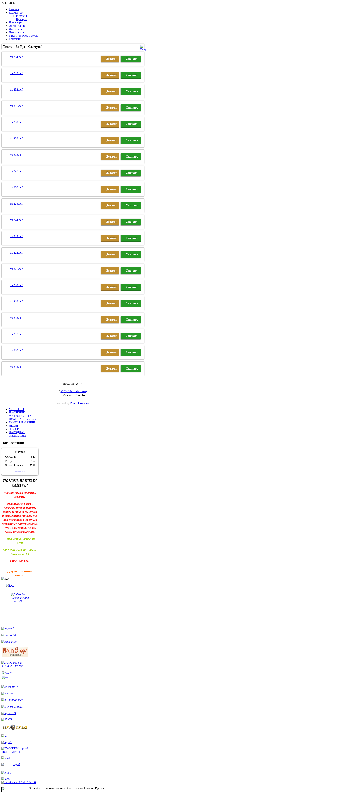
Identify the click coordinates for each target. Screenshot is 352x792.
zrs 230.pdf (16, 122)
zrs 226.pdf (16, 187)
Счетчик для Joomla (19, 471)
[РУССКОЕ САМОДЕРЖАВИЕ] (18, 782)
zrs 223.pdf (16, 236)
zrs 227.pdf (16, 171)
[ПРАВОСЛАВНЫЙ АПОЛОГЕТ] (19, 608)
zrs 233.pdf (16, 73)
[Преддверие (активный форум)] (7, 673)
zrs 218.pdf (16, 317)
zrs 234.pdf (16, 56)
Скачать (132, 58)
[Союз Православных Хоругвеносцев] (7, 628)
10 (73, 391)
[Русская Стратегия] (9, 641)
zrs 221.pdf (16, 268)
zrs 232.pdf (16, 89)
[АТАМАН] (9, 686)
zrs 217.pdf (16, 334)
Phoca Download (80, 403)
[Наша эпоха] (15, 656)
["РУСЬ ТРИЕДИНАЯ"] (19, 587)
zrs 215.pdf (16, 366)
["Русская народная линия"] (12, 706)
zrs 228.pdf (16, 154)
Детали (111, 58)
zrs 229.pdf (16, 138)
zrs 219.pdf (16, 301)
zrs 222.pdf (16, 252)
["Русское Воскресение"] (8, 713)
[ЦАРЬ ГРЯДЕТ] (12, 699)
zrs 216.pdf (16, 350)
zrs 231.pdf (16, 105)
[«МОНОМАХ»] (7, 693)
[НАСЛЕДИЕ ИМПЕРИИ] (19, 665)
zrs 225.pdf (16, 203)
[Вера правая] (15, 729)
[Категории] (144, 49)
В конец (82, 391)
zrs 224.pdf (16, 219)
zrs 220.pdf (16, 285)
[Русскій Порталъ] (8, 635)
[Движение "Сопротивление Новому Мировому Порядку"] (6, 719)
